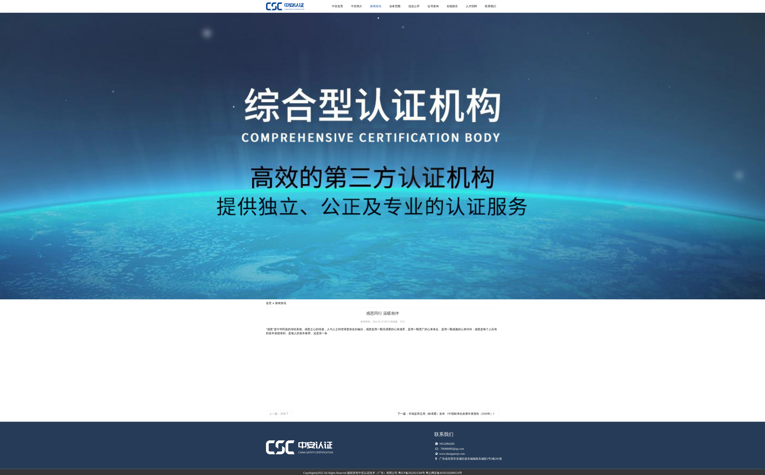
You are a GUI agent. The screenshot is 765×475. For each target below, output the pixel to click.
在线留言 (452, 6)
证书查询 (433, 6)
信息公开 (414, 6)
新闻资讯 (375, 6)
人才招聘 (471, 6)
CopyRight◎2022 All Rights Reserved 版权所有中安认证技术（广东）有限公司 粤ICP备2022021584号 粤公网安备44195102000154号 (382, 472)
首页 (269, 303)
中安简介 (356, 6)
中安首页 (337, 6)
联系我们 (490, 6)
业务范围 (394, 6)
